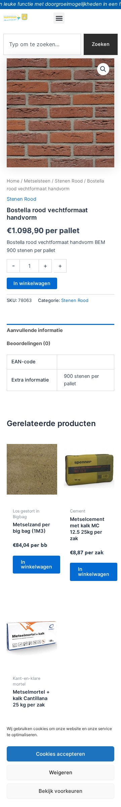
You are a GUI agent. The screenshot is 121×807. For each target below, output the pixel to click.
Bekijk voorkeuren (60, 791)
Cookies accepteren (60, 754)
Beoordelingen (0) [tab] (28, 343)
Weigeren (60, 772)
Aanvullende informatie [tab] (35, 330)
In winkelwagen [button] (36, 564)
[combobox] (42, 44)
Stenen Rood (69, 181)
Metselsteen (37, 181)
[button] (59, 18)
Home (13, 181)
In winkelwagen (31, 283)
